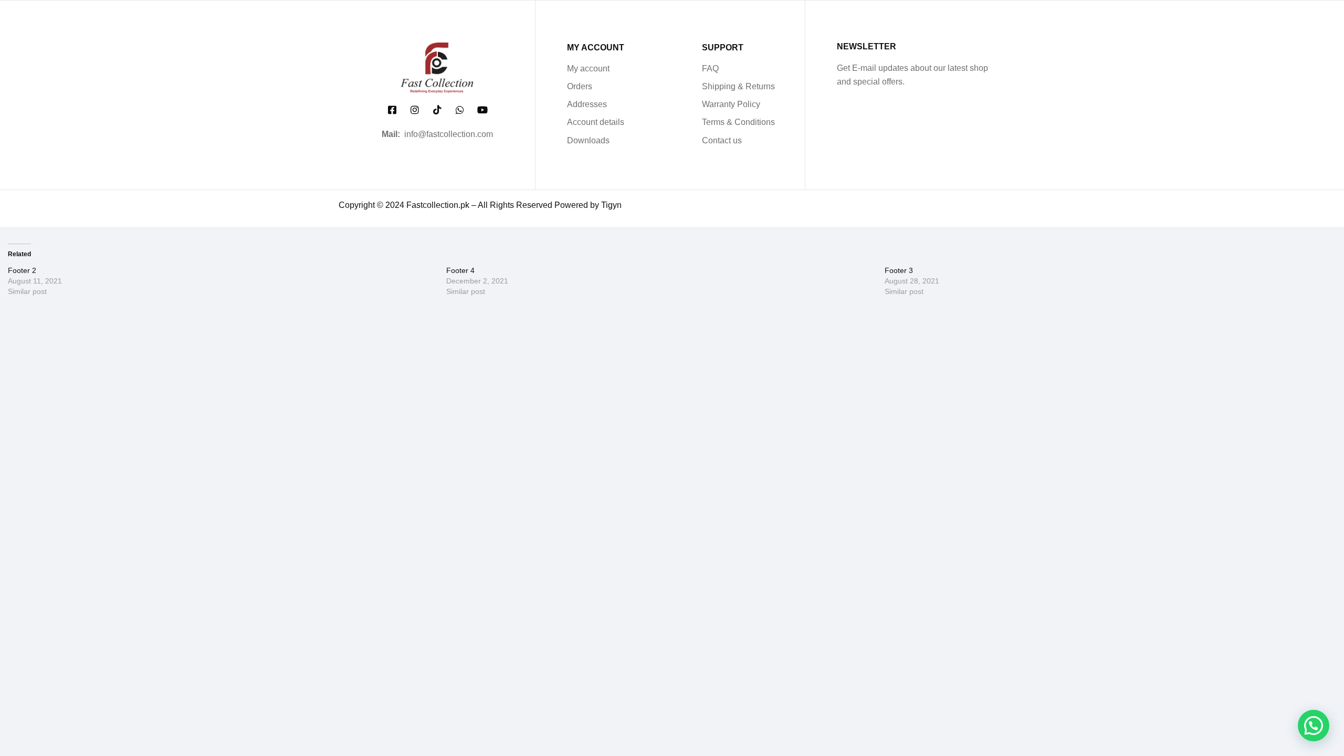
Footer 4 (460, 270)
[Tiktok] (437, 110)
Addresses (587, 104)
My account (588, 68)
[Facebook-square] (391, 110)
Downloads (588, 140)
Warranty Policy (731, 104)
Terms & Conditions (738, 122)
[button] (1313, 725)
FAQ (710, 68)
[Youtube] (482, 110)
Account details (595, 122)
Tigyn (611, 205)
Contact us (722, 140)
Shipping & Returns (738, 86)
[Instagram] (414, 110)
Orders (579, 86)
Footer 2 (22, 270)
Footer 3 (899, 270)
